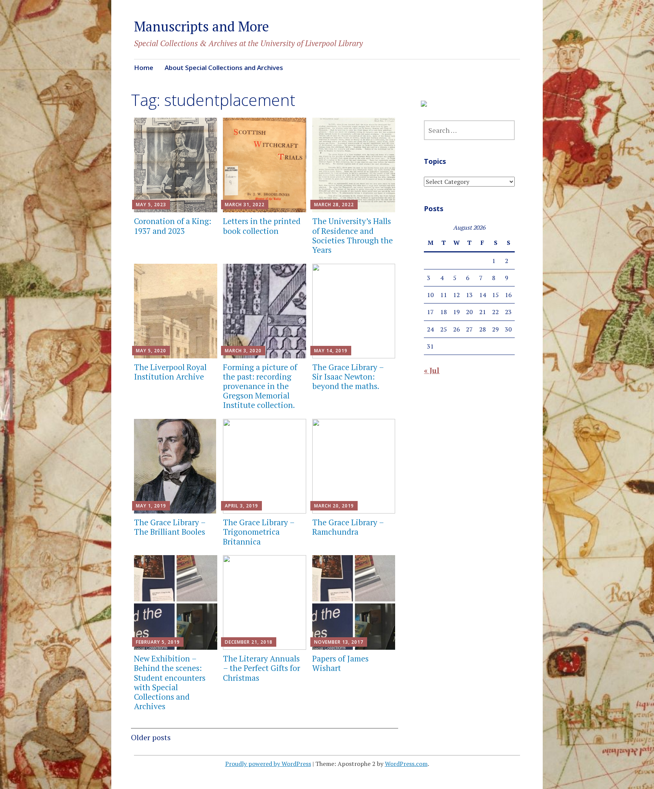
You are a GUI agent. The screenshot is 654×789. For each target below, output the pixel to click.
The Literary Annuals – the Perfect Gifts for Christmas (261, 668)
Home (143, 67)
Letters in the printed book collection (262, 226)
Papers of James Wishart (340, 663)
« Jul (431, 370)
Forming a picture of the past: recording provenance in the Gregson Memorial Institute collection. (260, 386)
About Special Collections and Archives (224, 67)
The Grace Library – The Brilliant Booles (170, 527)
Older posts (151, 737)
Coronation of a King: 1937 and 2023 (172, 226)
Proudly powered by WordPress (268, 763)
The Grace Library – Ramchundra (348, 527)
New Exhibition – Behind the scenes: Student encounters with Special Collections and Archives (170, 682)
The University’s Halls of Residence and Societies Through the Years (352, 235)
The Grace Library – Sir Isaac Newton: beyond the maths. (348, 376)
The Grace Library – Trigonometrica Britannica (258, 531)
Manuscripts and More (201, 26)
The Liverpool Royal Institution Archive (170, 372)
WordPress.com (406, 763)
